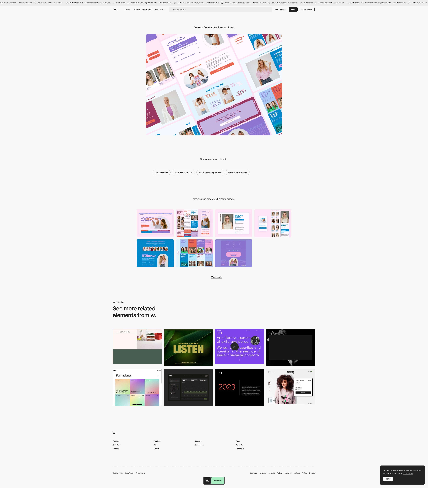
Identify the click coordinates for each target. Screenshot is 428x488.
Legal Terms (129, 473)
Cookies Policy (118, 473)
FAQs (238, 441)
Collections (117, 445)
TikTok (304, 473)
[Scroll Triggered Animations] (137, 346)
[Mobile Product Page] (272, 223)
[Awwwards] (115, 9)
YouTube (297, 473)
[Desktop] (155, 223)
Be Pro (293, 9)
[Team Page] (155, 253)
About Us (239, 445)
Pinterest (312, 473)
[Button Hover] (290, 347)
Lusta (231, 27)
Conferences (199, 445)
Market (162, 9)
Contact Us (240, 449)
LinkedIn (272, 473)
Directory (137, 9)
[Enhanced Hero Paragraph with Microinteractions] (239, 346)
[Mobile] (194, 223)
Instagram (262, 473)
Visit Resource (217, 481)
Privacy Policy (140, 473)
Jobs (156, 9)
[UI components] (239, 387)
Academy (147, 9)
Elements (116, 449)
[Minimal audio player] (188, 347)
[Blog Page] (194, 253)
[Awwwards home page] (207, 480)
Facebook (288, 473)
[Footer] (233, 253)
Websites (116, 441)
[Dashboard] (188, 387)
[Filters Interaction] (137, 387)
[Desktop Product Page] (233, 223)
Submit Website (306, 9)
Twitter (279, 473)
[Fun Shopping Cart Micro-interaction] (290, 386)
